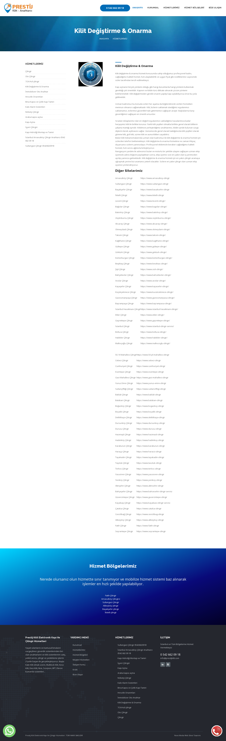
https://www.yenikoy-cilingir (149, 480)
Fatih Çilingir (110, 595)
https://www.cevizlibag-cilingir (150, 514)
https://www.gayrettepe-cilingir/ (155, 320)
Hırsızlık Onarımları (34, 96)
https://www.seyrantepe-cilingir (151, 531)
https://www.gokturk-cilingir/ (154, 252)
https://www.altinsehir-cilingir (150, 485)
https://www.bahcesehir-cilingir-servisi (154, 491)
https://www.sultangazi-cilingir (155, 183)
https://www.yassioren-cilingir (150, 474)
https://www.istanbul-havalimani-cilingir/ (159, 309)
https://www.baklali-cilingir (149, 394)
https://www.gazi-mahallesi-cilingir (152, 377)
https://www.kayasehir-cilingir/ (155, 286)
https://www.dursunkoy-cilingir (151, 423)
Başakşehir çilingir (110, 609)
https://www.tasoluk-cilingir (149, 463)
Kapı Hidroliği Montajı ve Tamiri (39, 132)
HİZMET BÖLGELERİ (194, 7)
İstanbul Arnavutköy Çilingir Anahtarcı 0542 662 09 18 (45, 139)
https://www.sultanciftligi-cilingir (151, 389)
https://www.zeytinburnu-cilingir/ (156, 218)
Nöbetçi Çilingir (32, 112)
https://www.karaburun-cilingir (151, 445)
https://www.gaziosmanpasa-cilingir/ (158, 297)
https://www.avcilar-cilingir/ (153, 280)
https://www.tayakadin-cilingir (150, 457)
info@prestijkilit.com (169, 658)
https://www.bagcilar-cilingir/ (154, 206)
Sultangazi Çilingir (111, 602)
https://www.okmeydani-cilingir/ (155, 229)
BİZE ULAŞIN (215, 7)
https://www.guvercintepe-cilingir (152, 497)
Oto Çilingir (30, 76)
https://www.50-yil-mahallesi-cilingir (153, 354)
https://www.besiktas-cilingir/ (154, 263)
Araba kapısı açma (34, 117)
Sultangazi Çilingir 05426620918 (39, 145)
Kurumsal (77, 645)
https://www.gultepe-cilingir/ (154, 246)
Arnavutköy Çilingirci (110, 599)
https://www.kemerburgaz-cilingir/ (156, 257)
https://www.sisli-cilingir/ (152, 269)
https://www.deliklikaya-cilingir (151, 417)
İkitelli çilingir (111, 612)
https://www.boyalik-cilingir (149, 411)
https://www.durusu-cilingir (149, 428)
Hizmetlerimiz (79, 649)
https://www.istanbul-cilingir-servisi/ (157, 326)
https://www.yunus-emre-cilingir (151, 383)
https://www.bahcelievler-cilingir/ (156, 275)
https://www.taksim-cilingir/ (153, 235)
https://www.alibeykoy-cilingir (150, 520)
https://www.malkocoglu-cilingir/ (155, 343)
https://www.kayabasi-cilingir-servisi (153, 502)
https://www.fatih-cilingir (148, 525)
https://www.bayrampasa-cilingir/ (156, 303)
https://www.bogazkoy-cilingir (150, 406)
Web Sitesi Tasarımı (192, 735)
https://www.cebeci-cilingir (149, 360)
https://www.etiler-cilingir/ (152, 314)
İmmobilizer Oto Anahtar (36, 91)
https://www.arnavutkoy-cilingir (155, 178)
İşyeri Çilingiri (31, 127)
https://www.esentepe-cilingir (150, 371)
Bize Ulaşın (78, 674)
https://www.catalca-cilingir (149, 508)
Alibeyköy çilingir (110, 605)
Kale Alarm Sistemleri (35, 106)
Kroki (75, 669)
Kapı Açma (30, 122)
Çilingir (28, 71)
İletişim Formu (79, 664)
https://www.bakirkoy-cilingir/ (154, 212)
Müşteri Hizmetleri (81, 659)
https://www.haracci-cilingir (149, 451)
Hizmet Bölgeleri (80, 654)
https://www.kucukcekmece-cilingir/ (157, 292)
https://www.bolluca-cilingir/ (153, 332)
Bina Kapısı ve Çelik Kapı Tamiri (39, 101)
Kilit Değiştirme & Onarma (37, 86)
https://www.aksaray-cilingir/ (154, 223)
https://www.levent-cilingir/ (153, 201)
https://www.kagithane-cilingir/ (155, 240)
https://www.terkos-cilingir (149, 468)
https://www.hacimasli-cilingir (150, 434)
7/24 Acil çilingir (32, 81)
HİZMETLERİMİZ (171, 7)
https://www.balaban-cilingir (150, 400)
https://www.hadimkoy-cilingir (150, 440)
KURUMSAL (153, 7)
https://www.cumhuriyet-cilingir (151, 366)
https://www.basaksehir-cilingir (155, 189)
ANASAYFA (137, 7)
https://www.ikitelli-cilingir (152, 195)
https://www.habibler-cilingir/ (154, 337)
